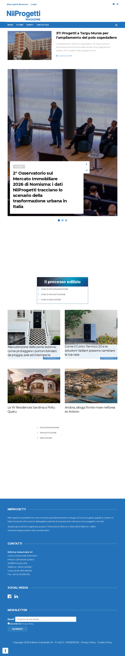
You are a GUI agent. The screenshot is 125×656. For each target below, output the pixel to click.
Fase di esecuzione (51, 299)
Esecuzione (46, 438)
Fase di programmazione (54, 289)
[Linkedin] (117, 4)
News (10, 25)
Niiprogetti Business (17, 4)
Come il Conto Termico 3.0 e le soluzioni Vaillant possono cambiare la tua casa (90, 350)
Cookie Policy (105, 642)
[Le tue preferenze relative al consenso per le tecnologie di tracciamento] (5, 651)
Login (34, 4)
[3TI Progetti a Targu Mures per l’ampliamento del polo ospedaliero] (30, 45)
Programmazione (49, 427)
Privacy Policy (27, 624)
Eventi (30, 25)
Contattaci (43, 25)
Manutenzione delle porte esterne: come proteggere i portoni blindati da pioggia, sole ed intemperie (32, 351)
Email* (11, 619)
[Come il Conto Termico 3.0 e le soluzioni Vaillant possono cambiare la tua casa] (91, 327)
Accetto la (15, 624)
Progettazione (48, 433)
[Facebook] (113, 4)
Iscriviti (17, 629)
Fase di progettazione (53, 294)
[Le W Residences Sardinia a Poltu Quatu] (34, 386)
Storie (19, 25)
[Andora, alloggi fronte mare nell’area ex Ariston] (91, 386)
